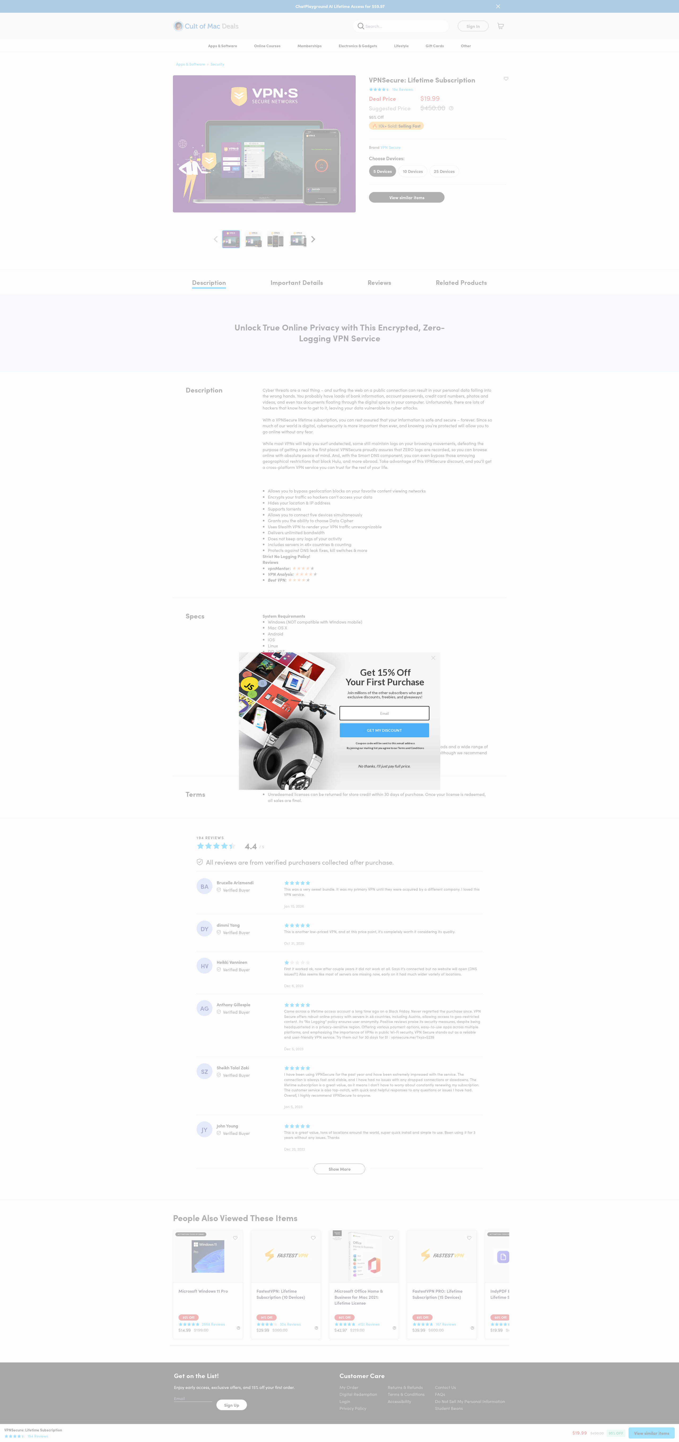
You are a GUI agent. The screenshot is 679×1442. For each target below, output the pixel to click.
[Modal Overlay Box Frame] (340, 721)
